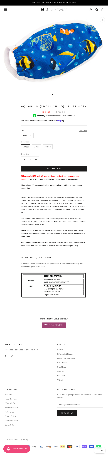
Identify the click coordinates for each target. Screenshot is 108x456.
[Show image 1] (52, 94)
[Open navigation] (5, 9)
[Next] (60, 94)
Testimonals (9, 412)
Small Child (27, 135)
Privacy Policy (10, 416)
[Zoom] (102, 19)
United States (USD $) (17, 440)
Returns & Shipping (65, 354)
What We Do (10, 403)
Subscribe (67, 413)
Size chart (83, 130)
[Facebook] (5, 355)
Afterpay (60, 371)
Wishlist (60, 380)
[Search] (96, 9)
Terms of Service (11, 420)
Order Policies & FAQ (66, 358)
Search (60, 349)
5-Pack (36, 147)
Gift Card (61, 375)
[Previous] (47, 94)
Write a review (53, 325)
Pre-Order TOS (63, 362)
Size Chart (61, 367)
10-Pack (47, 147)
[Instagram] (12, 355)
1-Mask (26, 147)
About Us (9, 394)
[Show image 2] (55, 94)
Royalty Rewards (12, 407)
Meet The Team (11, 399)
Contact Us (9, 425)
